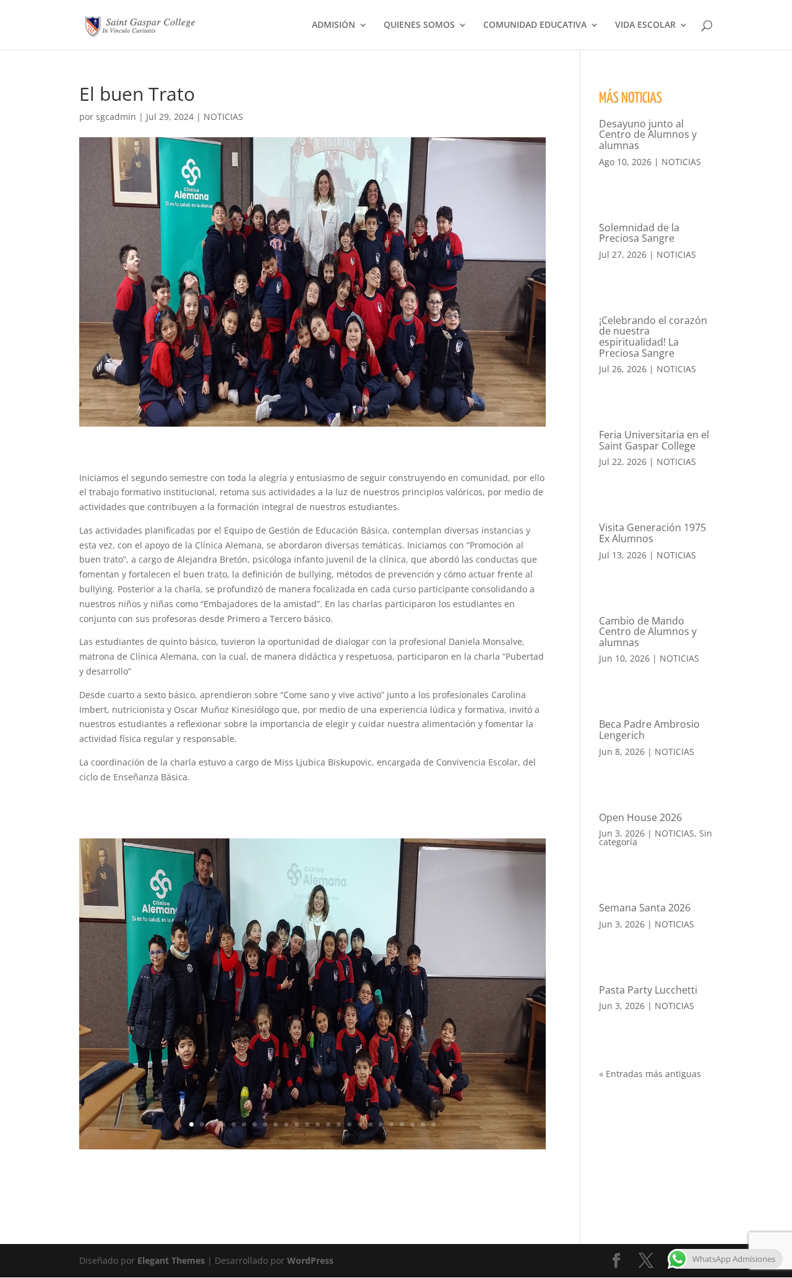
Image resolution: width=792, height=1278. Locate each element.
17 (360, 1124)
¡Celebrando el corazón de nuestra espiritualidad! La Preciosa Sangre (653, 336)
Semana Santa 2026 (645, 907)
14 (328, 1124)
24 (433, 1124)
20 (391, 1124)
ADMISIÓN (333, 25)
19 (381, 1124)
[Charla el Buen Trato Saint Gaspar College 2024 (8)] (312, 1149)
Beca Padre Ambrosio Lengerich (649, 729)
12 (307, 1124)
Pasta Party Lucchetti (648, 990)
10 (286, 1124)
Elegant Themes (171, 1260)
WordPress (310, 1260)
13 (318, 1124)
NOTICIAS (223, 116)
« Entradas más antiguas (650, 1074)
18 (370, 1124)
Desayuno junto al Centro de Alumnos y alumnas (648, 134)
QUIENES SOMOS (419, 25)
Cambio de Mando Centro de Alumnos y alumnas (648, 631)
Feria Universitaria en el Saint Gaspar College (654, 440)
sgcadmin (116, 116)
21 (402, 1124)
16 (349, 1124)
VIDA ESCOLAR (645, 25)
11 (297, 1124)
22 (412, 1124)
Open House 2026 (640, 817)
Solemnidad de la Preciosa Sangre (639, 233)
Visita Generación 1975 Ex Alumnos (652, 533)
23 (423, 1124)
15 (339, 1124)
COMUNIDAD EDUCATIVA (535, 25)
